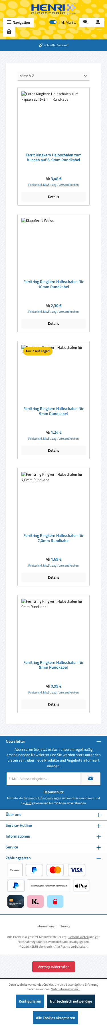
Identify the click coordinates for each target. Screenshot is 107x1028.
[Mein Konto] (98, 22)
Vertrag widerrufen (54, 967)
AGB (28, 803)
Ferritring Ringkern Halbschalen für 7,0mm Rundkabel (53, 538)
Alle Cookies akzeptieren (55, 1018)
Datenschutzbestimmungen (42, 798)
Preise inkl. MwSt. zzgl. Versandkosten (53, 184)
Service (12, 847)
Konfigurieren (30, 1001)
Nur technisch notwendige (71, 1001)
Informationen (18, 836)
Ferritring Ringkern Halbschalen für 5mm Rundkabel (53, 411)
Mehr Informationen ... (65, 989)
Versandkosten (78, 936)
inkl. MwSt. (62, 22)
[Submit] (90, 778)
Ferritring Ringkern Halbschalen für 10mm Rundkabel (53, 284)
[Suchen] (85, 22)
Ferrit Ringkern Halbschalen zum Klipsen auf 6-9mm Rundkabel (54, 158)
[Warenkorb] (9, 32)
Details (53, 197)
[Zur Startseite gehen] (53, 9)
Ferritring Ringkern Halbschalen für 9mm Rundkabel (53, 665)
